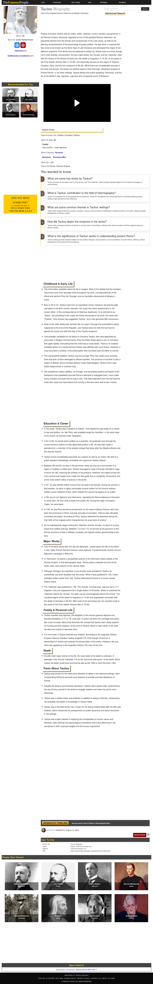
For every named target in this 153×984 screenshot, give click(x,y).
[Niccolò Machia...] (29, 110)
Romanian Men (59, 157)
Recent (85, 975)
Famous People (69, 981)
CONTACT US (96, 978)
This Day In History (46, 978)
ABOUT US (106, 978)
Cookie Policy (70, 978)
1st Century (70, 969)
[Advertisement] (81, 24)
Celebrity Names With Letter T (86, 969)
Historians (19, 50)
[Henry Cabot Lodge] (10, 95)
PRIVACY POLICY (83, 978)
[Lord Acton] (29, 95)
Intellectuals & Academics (19, 55)
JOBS (113, 978)
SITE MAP (60, 978)
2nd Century (60, 969)
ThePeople (15, 2)
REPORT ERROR (139, 835)
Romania (59, 152)
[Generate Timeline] (55, 823)
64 (55, 140)
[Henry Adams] (10, 110)
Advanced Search (115, 13)
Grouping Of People (73, 975)
